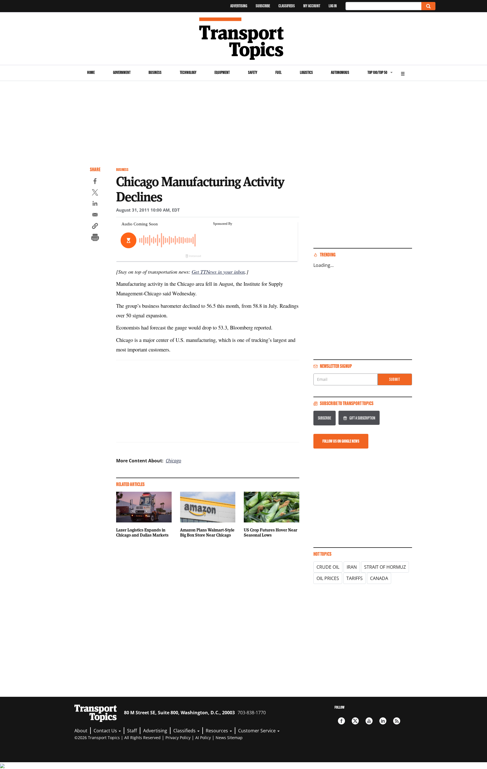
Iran (352, 567)
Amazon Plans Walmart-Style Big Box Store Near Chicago (207, 532)
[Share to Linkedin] (95, 204)
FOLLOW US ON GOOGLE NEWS (340, 441)
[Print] (95, 238)
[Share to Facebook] (95, 182)
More (403, 73)
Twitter (355, 720)
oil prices (327, 578)
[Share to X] (95, 193)
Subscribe (263, 5)
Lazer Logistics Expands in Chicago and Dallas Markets (142, 532)
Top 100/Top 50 (377, 72)
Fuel (278, 72)
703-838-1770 (252, 712)
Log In (333, 5)
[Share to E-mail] (95, 215)
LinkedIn (382, 720)
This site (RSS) (396, 720)
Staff (132, 731)
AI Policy (203, 737)
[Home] (243, 38)
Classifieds (286, 5)
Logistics (306, 72)
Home (91, 72)
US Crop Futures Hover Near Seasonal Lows (270, 532)
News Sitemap (229, 737)
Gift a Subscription (362, 418)
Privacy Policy (178, 737)
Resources (217, 731)
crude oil (327, 567)
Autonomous (340, 72)
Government (121, 72)
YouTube (369, 720)
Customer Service (257, 731)
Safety (252, 72)
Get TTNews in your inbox (218, 271)
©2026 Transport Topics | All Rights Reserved (117, 737)
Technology (188, 72)
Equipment (222, 72)
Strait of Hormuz (385, 567)
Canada (379, 578)
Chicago (173, 460)
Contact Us (106, 731)
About (80, 731)
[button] (95, 227)
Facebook (341, 720)
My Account (311, 5)
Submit (394, 379)
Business (155, 72)
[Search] (428, 6)
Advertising (238, 5)
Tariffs (354, 578)
